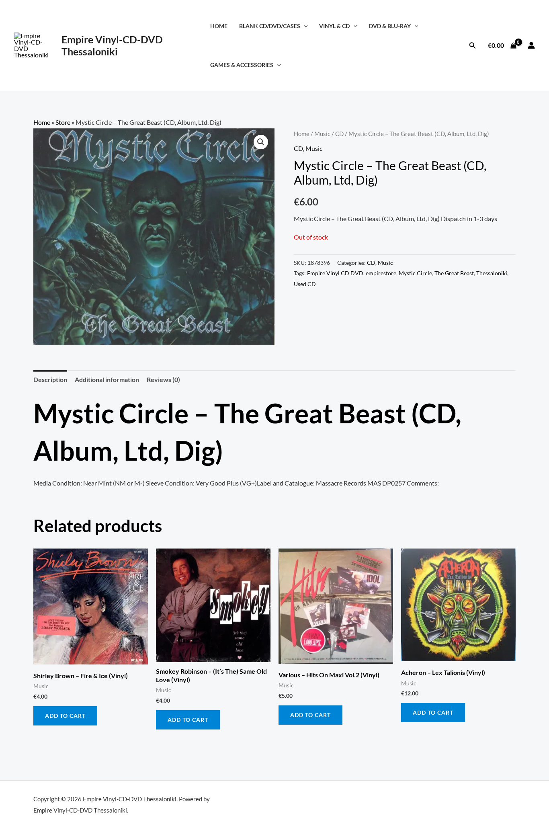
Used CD (305, 283)
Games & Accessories (241, 64)
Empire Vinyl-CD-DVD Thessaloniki (112, 45)
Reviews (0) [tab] (163, 379)
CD (339, 133)
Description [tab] (50, 379)
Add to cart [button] (65, 715)
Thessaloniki (491, 273)
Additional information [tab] (107, 379)
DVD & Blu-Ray (390, 25)
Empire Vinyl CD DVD (335, 273)
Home (218, 25)
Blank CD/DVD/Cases (269, 25)
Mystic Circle (415, 273)
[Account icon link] (531, 45)
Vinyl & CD (334, 25)
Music (322, 133)
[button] (304, 25)
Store (62, 122)
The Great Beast (454, 273)
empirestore (381, 273)
